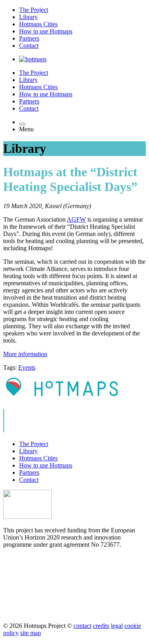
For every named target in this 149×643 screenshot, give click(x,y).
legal (117, 625)
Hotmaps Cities (38, 24)
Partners (29, 38)
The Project (33, 9)
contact (82, 625)
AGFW (76, 219)
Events (26, 367)
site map (30, 632)
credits (101, 625)
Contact (29, 45)
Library (28, 17)
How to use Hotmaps (45, 31)
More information (25, 354)
